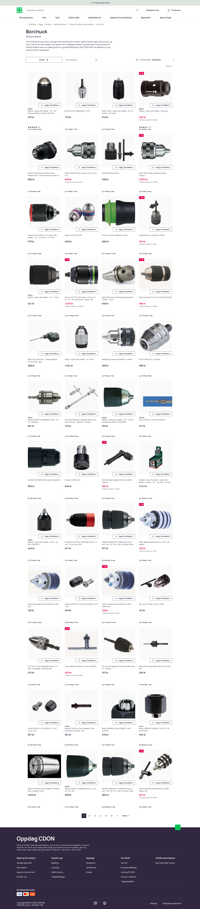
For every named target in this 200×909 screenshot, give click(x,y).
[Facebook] (104, 903)
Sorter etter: (145, 59)
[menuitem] (26, 17)
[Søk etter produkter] (137, 10)
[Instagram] (95, 903)
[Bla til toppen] (178, 827)
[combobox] (83, 10)
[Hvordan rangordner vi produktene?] (137, 60)
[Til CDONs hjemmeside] (19, 10)
